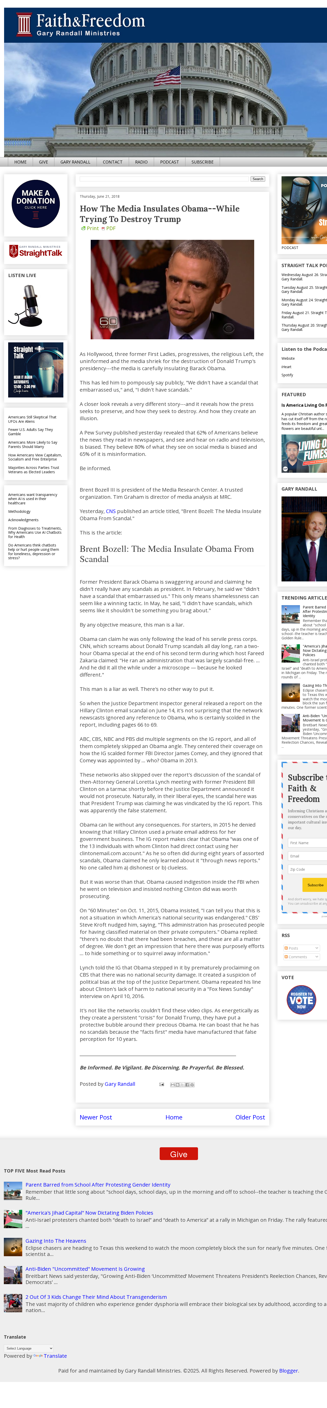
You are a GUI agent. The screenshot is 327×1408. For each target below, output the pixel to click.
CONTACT (113, 162)
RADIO (141, 162)
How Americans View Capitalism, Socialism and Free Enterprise (35, 457)
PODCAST (169, 162)
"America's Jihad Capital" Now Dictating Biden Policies (89, 1212)
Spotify (287, 374)
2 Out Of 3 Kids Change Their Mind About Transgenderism (96, 1296)
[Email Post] (161, 1083)
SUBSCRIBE (203, 162)
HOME (20, 162)
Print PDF (101, 228)
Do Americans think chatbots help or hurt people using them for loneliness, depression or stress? (33, 551)
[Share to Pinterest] (192, 1084)
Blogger (288, 1370)
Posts (293, 948)
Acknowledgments (23, 519)
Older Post (250, 1117)
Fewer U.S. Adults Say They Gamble (30, 431)
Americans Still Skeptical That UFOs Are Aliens (32, 419)
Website (288, 358)
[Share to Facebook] (187, 1084)
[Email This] (172, 1084)
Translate (55, 1355)
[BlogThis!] (177, 1084)
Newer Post (96, 1117)
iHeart (286, 366)
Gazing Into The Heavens (56, 1240)
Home (174, 1117)
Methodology (19, 511)
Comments (297, 956)
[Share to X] (182, 1084)
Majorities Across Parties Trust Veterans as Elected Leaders (33, 469)
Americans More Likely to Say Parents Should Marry (32, 444)
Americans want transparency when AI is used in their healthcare (32, 499)
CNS (111, 511)
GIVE (43, 162)
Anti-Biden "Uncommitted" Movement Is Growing (85, 1268)
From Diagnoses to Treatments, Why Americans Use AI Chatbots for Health (35, 532)
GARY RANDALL (75, 162)
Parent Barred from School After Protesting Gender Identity (98, 1184)
